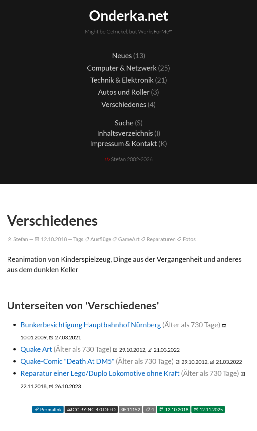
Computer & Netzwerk (128, 68)
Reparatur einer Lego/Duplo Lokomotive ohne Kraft (100, 373)
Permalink (50, 409)
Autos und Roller (128, 92)
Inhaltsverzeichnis (128, 133)
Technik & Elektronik (128, 80)
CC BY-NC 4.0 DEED (94, 409)
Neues (128, 55)
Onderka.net (128, 15)
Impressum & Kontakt (128, 143)
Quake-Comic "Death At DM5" (67, 361)
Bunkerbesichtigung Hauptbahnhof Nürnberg (90, 324)
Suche (129, 122)
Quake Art (36, 349)
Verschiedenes (128, 104)
